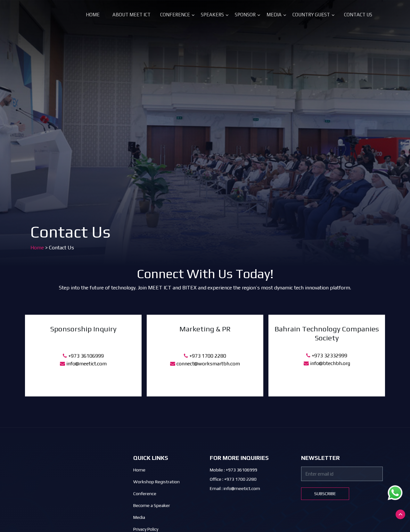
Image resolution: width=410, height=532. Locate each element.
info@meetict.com (86, 364)
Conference (175, 14)
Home (93, 14)
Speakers (212, 14)
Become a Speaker (151, 505)
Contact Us (358, 14)
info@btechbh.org (329, 363)
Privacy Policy (145, 529)
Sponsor (245, 14)
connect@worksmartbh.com (207, 364)
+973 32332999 (328, 356)
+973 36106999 (85, 356)
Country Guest (311, 14)
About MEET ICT (131, 14)
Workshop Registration (156, 481)
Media (274, 14)
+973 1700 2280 (207, 356)
